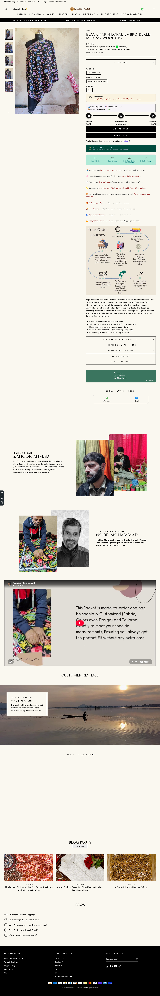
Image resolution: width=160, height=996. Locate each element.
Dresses (21, 14)
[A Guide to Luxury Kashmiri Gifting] (131, 867)
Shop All (64, 14)
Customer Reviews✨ (19, 9)
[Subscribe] (137, 959)
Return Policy (121, 356)
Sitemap (7, 973)
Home (88, 31)
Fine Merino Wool (94, 73)
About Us (31, 2)
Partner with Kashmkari (57, 2)
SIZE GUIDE (120, 62)
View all (80, 846)
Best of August (109, 14)
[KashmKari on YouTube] (115, 966)
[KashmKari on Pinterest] (120, 966)
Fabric (90, 69)
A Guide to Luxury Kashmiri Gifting (131, 887)
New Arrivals (36, 14)
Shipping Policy (9, 966)
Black (89, 90)
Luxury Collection (132, 14)
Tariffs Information (121, 351)
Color (90, 86)
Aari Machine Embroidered (97, 81)
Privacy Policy (9, 969)
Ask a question (120, 362)
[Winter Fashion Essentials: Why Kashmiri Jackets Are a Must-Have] (80, 867)
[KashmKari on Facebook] (111, 966)
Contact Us (21, 2)
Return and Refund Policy (13, 958)
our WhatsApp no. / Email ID (121, 339)
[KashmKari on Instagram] (107, 966)
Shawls (76, 14)
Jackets (51, 14)
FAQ (38, 2)
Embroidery (93, 78)
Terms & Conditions (11, 962)
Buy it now (121, 135)
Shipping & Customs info (121, 345)
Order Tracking (9, 2)
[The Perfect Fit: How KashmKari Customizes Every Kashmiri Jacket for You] (28, 867)
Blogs (44, 2)
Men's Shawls (90, 14)
